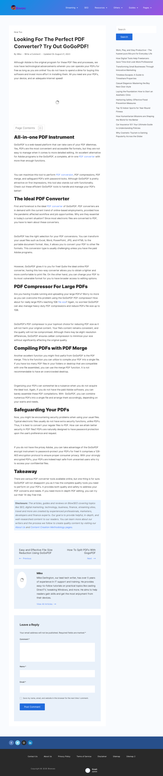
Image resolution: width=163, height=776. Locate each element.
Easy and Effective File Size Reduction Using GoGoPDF (35, 551)
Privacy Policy (64, 756)
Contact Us (32, 756)
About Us (20, 527)
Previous (27, 558)
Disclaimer (102, 756)
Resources (100, 7)
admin (94, 771)
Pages (146, 7)
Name (23, 666)
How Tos (18, 32)
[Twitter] (17, 742)
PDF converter (55, 206)
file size (62, 302)
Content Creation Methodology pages (51, 527)
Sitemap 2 (130, 756)
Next (89, 558)
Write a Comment (32, 54)
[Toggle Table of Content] (39, 128)
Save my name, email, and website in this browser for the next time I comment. (56, 698)
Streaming (70, 7)
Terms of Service (84, 756)
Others (117, 7)
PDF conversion (64, 174)
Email (23, 682)
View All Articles (44, 604)
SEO (86, 7)
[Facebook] (11, 742)
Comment (25, 639)
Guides (132, 7)
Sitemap (116, 756)
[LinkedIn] (30, 742)
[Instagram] (24, 742)
